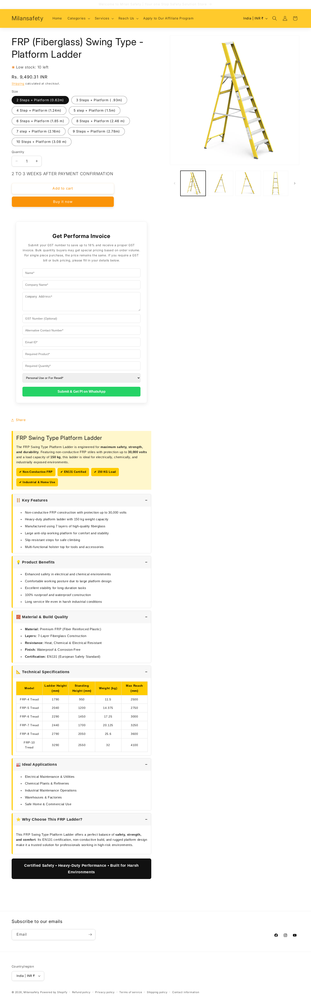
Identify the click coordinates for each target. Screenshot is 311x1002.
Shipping (18, 83)
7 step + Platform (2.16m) (39, 131)
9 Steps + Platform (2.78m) (96, 131)
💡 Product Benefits (35, 562)
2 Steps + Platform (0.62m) (40, 100)
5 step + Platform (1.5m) (95, 110)
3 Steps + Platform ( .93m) (99, 100)
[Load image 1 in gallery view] (193, 183)
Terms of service (130, 992)
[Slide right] (294, 183)
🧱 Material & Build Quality (42, 617)
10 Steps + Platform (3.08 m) (42, 142)
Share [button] (21, 420)
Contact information (185, 992)
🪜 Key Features (32, 500)
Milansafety (31, 992)
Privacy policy (105, 992)
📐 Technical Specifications (43, 672)
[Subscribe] (90, 934)
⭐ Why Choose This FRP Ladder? (49, 819)
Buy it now (63, 202)
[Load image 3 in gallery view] (248, 183)
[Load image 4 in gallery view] (275, 183)
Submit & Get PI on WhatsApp (82, 391)
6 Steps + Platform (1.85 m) (40, 121)
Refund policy (81, 992)
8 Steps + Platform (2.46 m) (100, 121)
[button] (78, 18)
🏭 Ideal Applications (36, 764)
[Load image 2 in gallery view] (220, 183)
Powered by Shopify (53, 992)
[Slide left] (174, 183)
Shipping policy (157, 992)
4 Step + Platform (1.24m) (39, 110)
